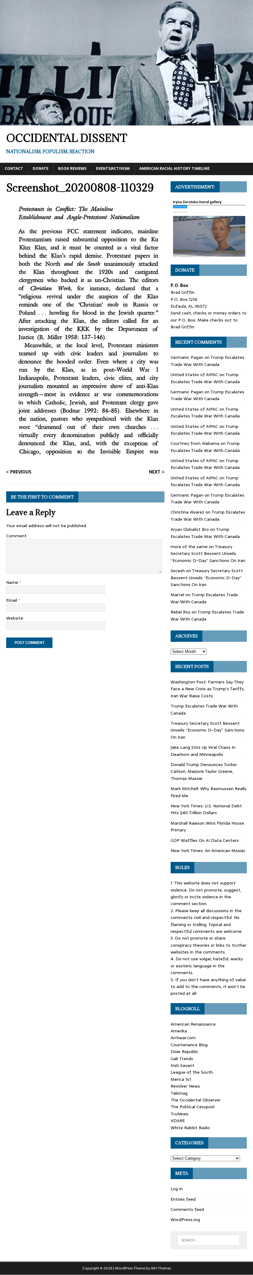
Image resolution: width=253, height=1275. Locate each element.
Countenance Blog (189, 1044)
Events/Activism (113, 169)
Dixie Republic (184, 1051)
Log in (177, 1188)
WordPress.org (185, 1219)
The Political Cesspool (192, 1106)
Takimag (179, 1093)
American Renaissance (193, 1024)
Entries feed (183, 1199)
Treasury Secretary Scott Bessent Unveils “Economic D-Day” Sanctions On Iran (208, 553)
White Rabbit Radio (190, 1127)
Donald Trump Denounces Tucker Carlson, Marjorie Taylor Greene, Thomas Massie (204, 771)
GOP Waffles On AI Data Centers (205, 840)
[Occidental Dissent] (126, 122)
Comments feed (187, 1209)
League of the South (192, 1072)
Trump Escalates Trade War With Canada (207, 360)
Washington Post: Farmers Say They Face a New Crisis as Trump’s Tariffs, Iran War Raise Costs (208, 688)
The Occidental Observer (196, 1100)
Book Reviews (72, 169)
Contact (14, 169)
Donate (40, 169)
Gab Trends (182, 1058)
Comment (16, 535)
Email (12, 600)
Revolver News (185, 1086)
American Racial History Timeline (174, 169)
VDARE (178, 1120)
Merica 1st (181, 1079)
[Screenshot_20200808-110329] (85, 460)
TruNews (180, 1113)
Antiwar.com (183, 1037)
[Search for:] (208, 1240)
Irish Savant (182, 1065)
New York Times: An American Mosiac (208, 850)
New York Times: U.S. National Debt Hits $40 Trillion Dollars (206, 809)
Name (12, 582)
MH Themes (161, 1268)
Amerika (179, 1030)
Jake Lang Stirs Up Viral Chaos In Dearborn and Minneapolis (203, 750)
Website (14, 618)
